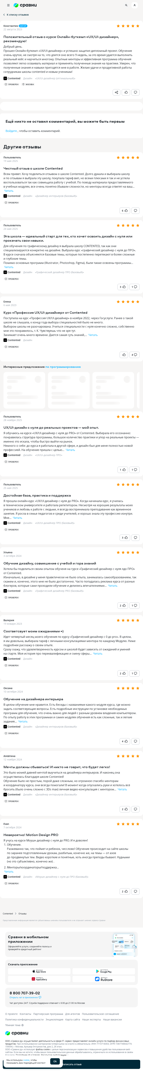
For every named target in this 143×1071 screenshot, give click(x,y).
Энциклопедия (54, 1019)
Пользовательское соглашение (100, 1014)
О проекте (11, 1014)
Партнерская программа (48, 1014)
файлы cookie (43, 1049)
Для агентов (72, 1014)
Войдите (11, 131)
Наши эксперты (91, 1019)
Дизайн (27, 196)
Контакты (25, 1014)
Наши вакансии (112, 1019)
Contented (8, 913)
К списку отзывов (18, 14)
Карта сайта (72, 1019)
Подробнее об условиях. (28, 1055)
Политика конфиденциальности (24, 1019)
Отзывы (22, 913)
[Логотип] (71, 1033)
